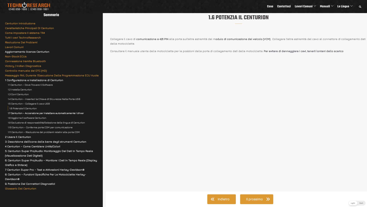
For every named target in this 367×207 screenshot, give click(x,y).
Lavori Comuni (304, 6)
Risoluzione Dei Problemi (21, 42)
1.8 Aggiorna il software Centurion (27, 117)
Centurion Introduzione (20, 23)
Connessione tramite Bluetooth (25, 61)
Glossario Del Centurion (20, 188)
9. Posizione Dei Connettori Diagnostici (30, 183)
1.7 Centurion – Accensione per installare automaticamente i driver (46, 113)
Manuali (325, 6)
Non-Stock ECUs (16, 56)
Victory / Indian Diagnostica (23, 65)
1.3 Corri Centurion (18, 94)
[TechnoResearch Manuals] (29, 6)
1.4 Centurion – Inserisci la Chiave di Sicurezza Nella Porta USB (44, 98)
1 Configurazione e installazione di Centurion (34, 80)
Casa (270, 6)
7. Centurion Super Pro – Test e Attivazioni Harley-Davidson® (45, 169)
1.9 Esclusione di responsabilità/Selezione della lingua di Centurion (46, 122)
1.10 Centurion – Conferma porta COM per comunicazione (40, 127)
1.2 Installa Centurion (20, 89)
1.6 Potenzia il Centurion (23, 108)
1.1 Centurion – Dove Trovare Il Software (30, 84)
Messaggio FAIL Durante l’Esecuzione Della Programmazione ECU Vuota (52, 75)
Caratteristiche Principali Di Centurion (29, 28)
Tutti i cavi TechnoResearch (23, 37)
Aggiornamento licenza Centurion (27, 51)
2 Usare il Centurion (18, 136)
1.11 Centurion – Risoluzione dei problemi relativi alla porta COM (44, 132)
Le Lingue (343, 6)
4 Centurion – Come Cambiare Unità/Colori (32, 146)
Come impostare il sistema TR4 (25, 32)
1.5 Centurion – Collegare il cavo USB (29, 103)
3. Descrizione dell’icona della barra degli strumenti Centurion (45, 141)
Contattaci (284, 6)
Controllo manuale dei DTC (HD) (26, 70)
